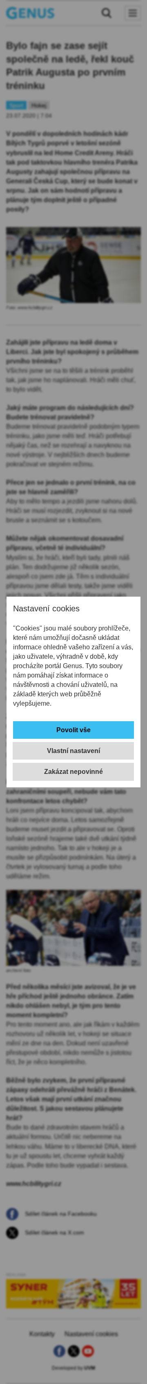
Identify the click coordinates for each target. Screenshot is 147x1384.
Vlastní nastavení (73, 750)
